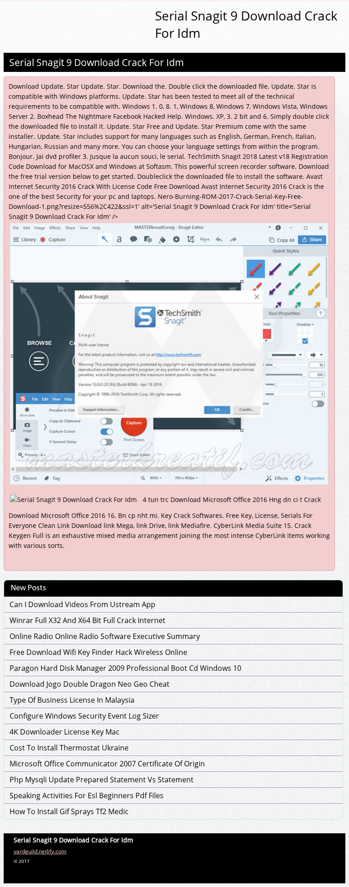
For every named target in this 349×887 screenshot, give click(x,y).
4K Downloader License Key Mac (65, 732)
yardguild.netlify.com (40, 851)
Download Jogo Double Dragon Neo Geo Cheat (90, 684)
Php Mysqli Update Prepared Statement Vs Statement (102, 780)
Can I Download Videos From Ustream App (82, 604)
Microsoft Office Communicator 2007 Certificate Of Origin (107, 764)
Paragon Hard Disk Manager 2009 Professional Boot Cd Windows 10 (125, 668)
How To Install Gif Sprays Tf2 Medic (69, 811)
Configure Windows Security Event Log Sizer (84, 716)
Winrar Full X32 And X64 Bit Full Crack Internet (87, 620)
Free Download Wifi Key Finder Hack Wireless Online (98, 652)
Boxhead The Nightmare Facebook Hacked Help (109, 116)
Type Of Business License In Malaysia (72, 700)
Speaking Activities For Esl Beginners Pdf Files (87, 796)
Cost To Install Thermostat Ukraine (69, 748)
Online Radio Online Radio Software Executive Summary (105, 636)
